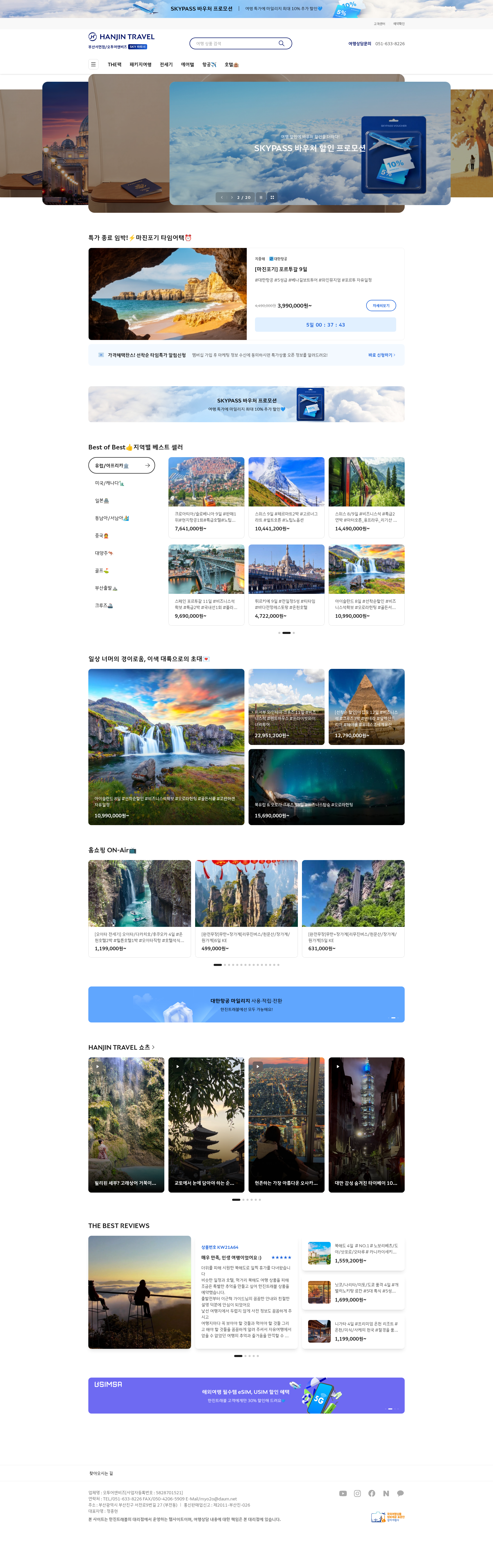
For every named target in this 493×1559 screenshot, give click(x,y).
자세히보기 (381, 305)
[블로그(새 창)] (386, 1493)
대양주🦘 (104, 552)
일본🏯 (102, 500)
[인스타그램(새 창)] (357, 1493)
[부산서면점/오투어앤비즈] (121, 36)
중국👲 (102, 535)
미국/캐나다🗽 (110, 482)
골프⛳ (102, 570)
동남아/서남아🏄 (112, 517)
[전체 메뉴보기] (93, 64)
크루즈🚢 (104, 605)
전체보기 (272, 197)
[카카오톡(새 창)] (400, 1493)
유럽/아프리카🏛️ (112, 465)
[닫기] (401, 9)
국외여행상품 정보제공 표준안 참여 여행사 (388, 1517)
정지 (261, 197)
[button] (279, 633)
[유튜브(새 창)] (343, 1493)
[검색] (282, 43)
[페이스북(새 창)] (372, 1493)
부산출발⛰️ (106, 587)
